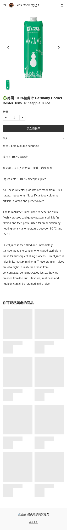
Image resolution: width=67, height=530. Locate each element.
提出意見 (33, 522)
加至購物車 (33, 128)
